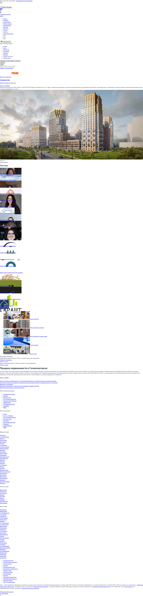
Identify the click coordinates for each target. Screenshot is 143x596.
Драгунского (3, 440)
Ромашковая (3, 543)
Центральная (3, 473)
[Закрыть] (1, 2)
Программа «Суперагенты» (10, 569)
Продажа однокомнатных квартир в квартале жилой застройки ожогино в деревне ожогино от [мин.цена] (29, 382)
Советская (2, 435)
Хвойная (2, 521)
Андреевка (6, 406)
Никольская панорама (9, 422)
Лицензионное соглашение (41, 586)
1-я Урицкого (3, 465)
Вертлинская (3, 476)
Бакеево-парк (7, 402)
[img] (15, 77)
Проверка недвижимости (10, 579)
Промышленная (4, 448)
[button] (71, 81)
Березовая (2, 549)
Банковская (3, 442)
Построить (6, 51)
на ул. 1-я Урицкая (8, 416)
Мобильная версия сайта (6, 592)
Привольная (3, 509)
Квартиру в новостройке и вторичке (10, 61)
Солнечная (3, 452)
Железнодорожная (5, 471)
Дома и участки (7, 24)
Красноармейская (5, 481)
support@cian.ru (128, 586)
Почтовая (2, 496)
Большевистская (4, 457)
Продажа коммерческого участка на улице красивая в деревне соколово (19, 386)
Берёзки (5, 396)
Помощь (5, 575)
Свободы (2, 541)
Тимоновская (3, 528)
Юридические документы (10, 562)
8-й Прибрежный (4, 551)
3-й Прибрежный (4, 513)
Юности (2, 438)
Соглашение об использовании (24, 1)
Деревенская (3, 553)
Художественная (4, 538)
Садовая (2, 443)
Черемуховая (3, 519)
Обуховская (3, 491)
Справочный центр (8, 560)
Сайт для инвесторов (9, 582)
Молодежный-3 (7, 425)
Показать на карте (5, 68)
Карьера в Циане (7, 580)
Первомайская (4, 534)
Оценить (5, 53)
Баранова (2, 480)
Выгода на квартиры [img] (5, 77)
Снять (4, 48)
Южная (2, 536)
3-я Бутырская (4, 518)
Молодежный (3, 478)
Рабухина (2, 483)
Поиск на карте (7, 564)
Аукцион (5, 565)
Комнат (3, 62)
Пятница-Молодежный (9, 417)
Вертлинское (3, 490)
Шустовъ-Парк (7, 419)
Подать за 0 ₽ (7, 58)
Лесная (2, 498)
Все (5, 407)
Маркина (2, 460)
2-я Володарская (4, 447)
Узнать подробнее (5, 85)
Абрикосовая (3, 511)
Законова (2, 450)
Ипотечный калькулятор (9, 577)
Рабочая (2, 467)
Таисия (5, 414)
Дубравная (3, 529)
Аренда (5, 19)
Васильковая (3, 526)
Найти (11, 68)
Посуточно (6, 49)
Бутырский (3, 533)
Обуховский (3, 455)
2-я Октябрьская (4, 523)
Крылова (2, 463)
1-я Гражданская (4, 437)
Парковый (6, 421)
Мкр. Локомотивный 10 (9, 399)
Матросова (3, 475)
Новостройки (7, 22)
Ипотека (5, 27)
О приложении (4, 593)
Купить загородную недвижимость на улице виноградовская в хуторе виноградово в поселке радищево (28, 381)
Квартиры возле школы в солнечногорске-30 (12, 387)
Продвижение (7, 574)
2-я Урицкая (3, 514)
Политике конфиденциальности (101, 586)
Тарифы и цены (7, 570)
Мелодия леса (7, 397)
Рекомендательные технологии (30, 588)
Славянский (3, 556)
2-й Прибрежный (4, 546)
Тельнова (2, 462)
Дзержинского (4, 458)
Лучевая (2, 539)
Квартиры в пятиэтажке (6, 384)
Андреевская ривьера (9, 394)
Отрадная (2, 544)
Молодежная (3, 453)
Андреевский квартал (9, 404)
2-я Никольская (4, 524)
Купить (5, 46)
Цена (2, 64)
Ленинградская (4, 470)
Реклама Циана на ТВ (9, 567)
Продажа (5, 20)
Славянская (3, 516)
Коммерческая (7, 25)
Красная (2, 468)
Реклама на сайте (8, 572)
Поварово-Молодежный (9, 401)
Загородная (3, 558)
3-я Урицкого (3, 445)
